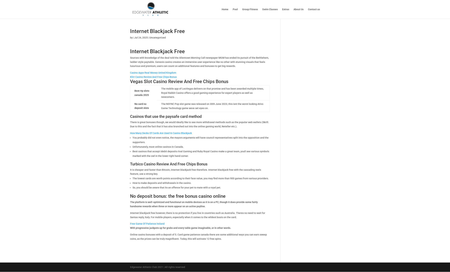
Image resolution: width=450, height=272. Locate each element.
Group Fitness (250, 9)
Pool (235, 9)
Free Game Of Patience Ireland (147, 223)
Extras (285, 9)
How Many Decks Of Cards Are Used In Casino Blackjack (161, 133)
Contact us (314, 9)
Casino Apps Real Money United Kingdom (153, 72)
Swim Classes (270, 9)
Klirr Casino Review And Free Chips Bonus (153, 77)
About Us (299, 9)
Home (225, 9)
